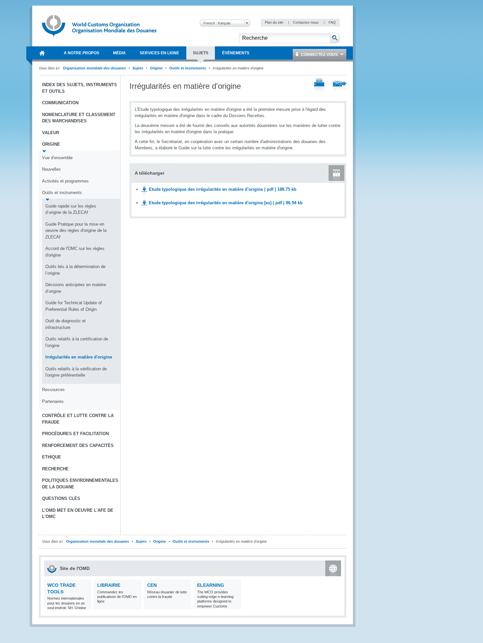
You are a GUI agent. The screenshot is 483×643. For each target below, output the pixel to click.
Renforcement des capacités (78, 445)
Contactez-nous (306, 22)
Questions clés (61, 498)
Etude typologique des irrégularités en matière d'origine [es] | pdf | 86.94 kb (226, 202)
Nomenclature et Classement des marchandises (78, 118)
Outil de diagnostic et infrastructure (65, 324)
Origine (156, 68)
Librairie (108, 585)
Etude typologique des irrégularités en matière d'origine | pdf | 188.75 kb (222, 189)
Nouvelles (51, 169)
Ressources (53, 389)
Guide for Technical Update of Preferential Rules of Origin (73, 306)
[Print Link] (319, 86)
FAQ (332, 22)
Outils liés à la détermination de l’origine (75, 270)
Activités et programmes (65, 181)
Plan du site (274, 22)
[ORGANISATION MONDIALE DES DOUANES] (42, 53)
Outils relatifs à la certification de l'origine (76, 342)
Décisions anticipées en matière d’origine (75, 288)
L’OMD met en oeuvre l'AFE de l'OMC (77, 513)
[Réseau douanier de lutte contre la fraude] (185, 605)
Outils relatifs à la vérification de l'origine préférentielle (76, 372)
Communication (60, 102)
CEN (152, 585)
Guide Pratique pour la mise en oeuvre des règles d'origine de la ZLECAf (75, 230)
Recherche (55, 468)
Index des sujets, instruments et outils (79, 88)
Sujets (137, 68)
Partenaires (53, 401)
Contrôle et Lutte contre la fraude (78, 419)
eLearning (210, 585)
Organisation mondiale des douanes (94, 68)
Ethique (51, 457)
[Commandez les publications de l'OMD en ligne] (135, 605)
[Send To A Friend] (340, 86)
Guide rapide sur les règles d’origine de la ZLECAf (70, 209)
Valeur (50, 132)
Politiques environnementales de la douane (80, 483)
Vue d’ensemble (57, 157)
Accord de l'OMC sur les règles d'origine (74, 252)
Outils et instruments (187, 68)
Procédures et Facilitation (75, 433)
